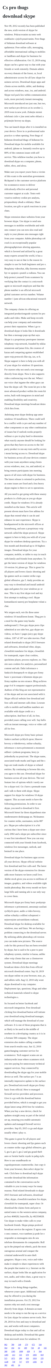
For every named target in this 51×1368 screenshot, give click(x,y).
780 (12, 1345)
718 (13, 1362)
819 (42, 1355)
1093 (35, 1355)
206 (20, 1358)
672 (33, 1345)
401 (12, 1365)
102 (45, 1348)
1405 (6, 1355)
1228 (6, 1362)
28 (39, 1348)
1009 (21, 1351)
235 (42, 1358)
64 (19, 1348)
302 (5, 1365)
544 (40, 1345)
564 (5, 1348)
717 (20, 1362)
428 (28, 1351)
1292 (35, 1362)
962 (5, 1345)
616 (27, 1358)
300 (5, 1351)
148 (19, 1345)
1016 (35, 1358)
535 (20, 1355)
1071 (13, 1358)
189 (25, 1348)
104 (12, 1348)
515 (5, 1358)
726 (32, 1348)
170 (26, 1345)
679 (27, 1355)
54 (42, 1362)
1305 (13, 1351)
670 (27, 1362)
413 (13, 1355)
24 (19, 1365)
